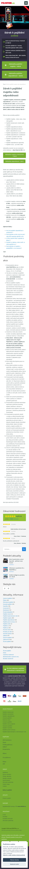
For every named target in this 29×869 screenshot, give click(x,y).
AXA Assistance (7, 740)
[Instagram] (8, 588)
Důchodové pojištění (8, 602)
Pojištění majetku (7, 618)
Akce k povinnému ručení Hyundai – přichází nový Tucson (16, 560)
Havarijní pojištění (7, 604)
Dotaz (4, 652)
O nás (4, 814)
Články (4, 600)
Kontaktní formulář (8, 818)
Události (5, 635)
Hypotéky (5, 606)
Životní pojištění (7, 641)
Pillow (4, 762)
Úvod (4, 84)
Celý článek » (11, 564)
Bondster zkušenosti (8, 658)
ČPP (4, 764)
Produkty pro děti (7, 631)
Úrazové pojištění (7, 637)
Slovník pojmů (6, 780)
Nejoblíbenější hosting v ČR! (14, 806)
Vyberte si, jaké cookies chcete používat (14, 855)
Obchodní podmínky (8, 782)
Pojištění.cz (6, 625)
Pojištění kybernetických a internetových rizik (14, 731)
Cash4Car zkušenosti (8, 654)
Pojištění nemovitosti (8, 714)
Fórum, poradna (7, 774)
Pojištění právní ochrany (9, 622)
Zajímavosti (6, 639)
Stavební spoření (7, 633)
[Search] (24, 549)
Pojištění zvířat (6, 623)
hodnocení (14, 519)
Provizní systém (7, 798)
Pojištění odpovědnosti (8, 619)
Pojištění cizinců (7, 614)
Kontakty (5, 816)
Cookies (5, 786)
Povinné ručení (7, 629)
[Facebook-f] (4, 588)
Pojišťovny (5, 627)
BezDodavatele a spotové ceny (11, 656)
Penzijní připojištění (8, 612)
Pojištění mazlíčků (7, 728)
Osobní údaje (6, 784)
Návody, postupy (7, 778)
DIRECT (5, 747)
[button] (26, 3)
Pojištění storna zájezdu (9, 724)
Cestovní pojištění (7, 598)
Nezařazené (6, 610)
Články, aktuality (7, 776)
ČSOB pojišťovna (7, 745)
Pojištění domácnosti (8, 712)
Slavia (4, 742)
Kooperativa (6, 749)
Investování (6, 608)
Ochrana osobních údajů (16, 830)
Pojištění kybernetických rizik (10, 616)
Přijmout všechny (14, 860)
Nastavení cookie (14, 864)
